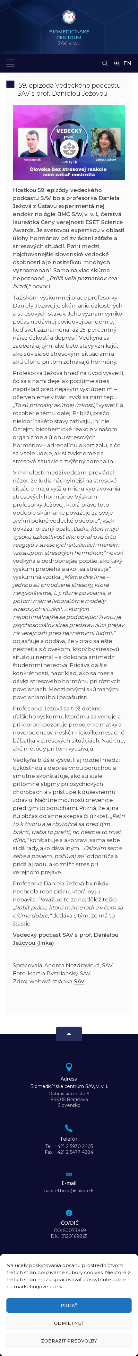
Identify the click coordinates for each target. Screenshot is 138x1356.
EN (127, 63)
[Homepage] (69, 19)
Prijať (69, 1305)
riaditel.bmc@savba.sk (69, 1191)
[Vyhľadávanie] (105, 61)
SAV (79, 981)
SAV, (69, 37)
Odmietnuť (69, 1323)
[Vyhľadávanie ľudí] (117, 62)
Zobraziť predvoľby (69, 1341)
